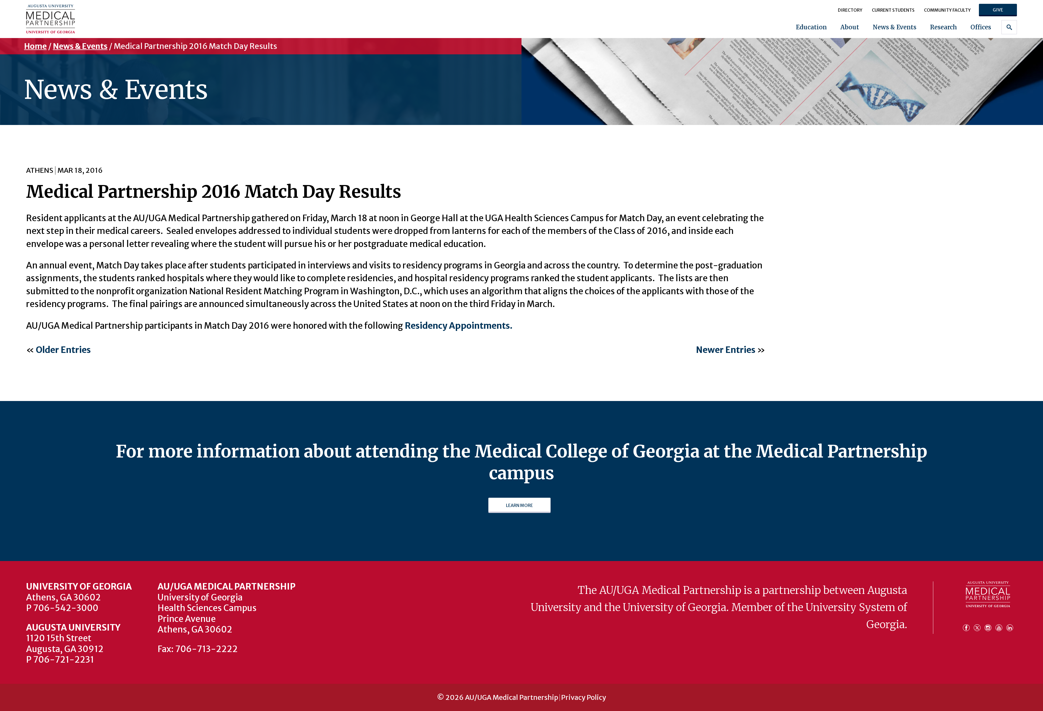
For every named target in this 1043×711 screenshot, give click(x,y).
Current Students (893, 10)
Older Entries (63, 349)
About (849, 27)
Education (811, 27)
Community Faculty (947, 10)
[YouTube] (1000, 625)
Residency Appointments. (459, 325)
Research (943, 27)
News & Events (894, 27)
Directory (850, 10)
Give (998, 9)
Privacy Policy (583, 697)
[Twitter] (978, 625)
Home (35, 46)
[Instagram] (989, 625)
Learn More (519, 505)
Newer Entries (725, 349)
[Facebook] (967, 625)
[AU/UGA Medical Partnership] (113, 19)
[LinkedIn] (1010, 625)
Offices (980, 27)
